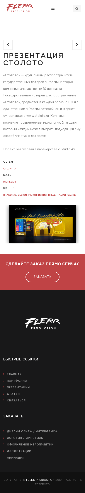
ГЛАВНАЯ (14, 374)
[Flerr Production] (19, 8)
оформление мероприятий (30, 444)
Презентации (18, 387)
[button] (53, 8)
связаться (16, 400)
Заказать (42, 277)
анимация (15, 458)
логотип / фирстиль (25, 438)
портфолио (17, 381)
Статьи (13, 394)
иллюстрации (19, 451)
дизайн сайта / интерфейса (32, 431)
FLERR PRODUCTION (40, 480)
